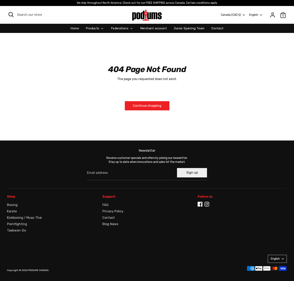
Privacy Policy (112, 211)
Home (74, 28)
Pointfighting (17, 224)
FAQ (105, 205)
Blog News (110, 224)
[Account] (273, 15)
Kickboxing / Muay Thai (24, 218)
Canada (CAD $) (231, 15)
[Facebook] (200, 204)
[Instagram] (206, 204)
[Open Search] (11, 15)
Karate (12, 211)
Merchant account (153, 28)
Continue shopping (147, 106)
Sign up (192, 172)
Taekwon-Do (16, 230)
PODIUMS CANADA (38, 270)
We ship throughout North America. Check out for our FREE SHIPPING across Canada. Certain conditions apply (147, 3)
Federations (120, 28)
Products (93, 28)
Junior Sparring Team (189, 28)
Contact (217, 28)
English (253, 15)
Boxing (12, 205)
